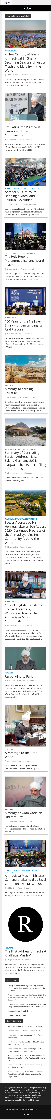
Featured (9, 673)
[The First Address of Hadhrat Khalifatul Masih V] (25, 924)
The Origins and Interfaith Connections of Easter (24, 1050)
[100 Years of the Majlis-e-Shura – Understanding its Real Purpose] (25, 301)
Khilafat (9, 385)
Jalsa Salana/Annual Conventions (21, 449)
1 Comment (25, 761)
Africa (8, 51)
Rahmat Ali (12, 1055)
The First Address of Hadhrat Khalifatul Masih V (25, 953)
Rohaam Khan (13, 1031)
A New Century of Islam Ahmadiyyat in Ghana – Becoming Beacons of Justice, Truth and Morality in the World (25, 62)
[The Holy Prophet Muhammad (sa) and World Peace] (25, 236)
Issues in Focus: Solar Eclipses (20, 1011)
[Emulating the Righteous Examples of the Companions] (25, 107)
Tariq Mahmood (14, 1026)
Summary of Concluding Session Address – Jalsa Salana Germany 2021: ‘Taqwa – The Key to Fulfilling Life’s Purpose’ (25, 461)
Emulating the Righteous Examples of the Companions (22, 131)
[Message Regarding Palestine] (25, 368)
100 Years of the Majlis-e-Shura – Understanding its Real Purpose (23, 325)
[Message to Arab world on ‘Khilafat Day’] (25, 791)
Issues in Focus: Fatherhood (19, 1015)
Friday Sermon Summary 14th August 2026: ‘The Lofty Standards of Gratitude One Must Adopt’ (27, 1005)
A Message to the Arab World (21, 755)
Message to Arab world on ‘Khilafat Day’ (23, 815)
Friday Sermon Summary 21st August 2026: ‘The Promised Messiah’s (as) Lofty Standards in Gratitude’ (27, 997)
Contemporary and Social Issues (20, 253)
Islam (14, 51)
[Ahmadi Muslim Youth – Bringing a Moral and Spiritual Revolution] (25, 171)
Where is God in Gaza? (33, 1026)
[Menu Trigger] (2, 2)
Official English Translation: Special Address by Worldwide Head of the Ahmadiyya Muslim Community (24, 613)
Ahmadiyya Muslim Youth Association (22, 188)
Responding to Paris (19, 676)
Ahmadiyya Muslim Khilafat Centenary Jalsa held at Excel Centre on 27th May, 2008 (25, 879)
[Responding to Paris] (25, 658)
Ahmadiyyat (10, 318)
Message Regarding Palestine (19, 391)
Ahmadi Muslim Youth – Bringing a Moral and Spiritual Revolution (22, 196)
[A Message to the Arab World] (25, 725)
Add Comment (27, 75)
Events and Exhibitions (27, 870)
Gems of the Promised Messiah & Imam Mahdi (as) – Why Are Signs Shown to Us (26, 1058)
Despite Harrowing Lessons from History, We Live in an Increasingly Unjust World (25, 1074)
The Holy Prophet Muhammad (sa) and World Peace (24, 260)
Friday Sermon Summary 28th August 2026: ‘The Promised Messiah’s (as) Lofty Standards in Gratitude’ (26, 988)
